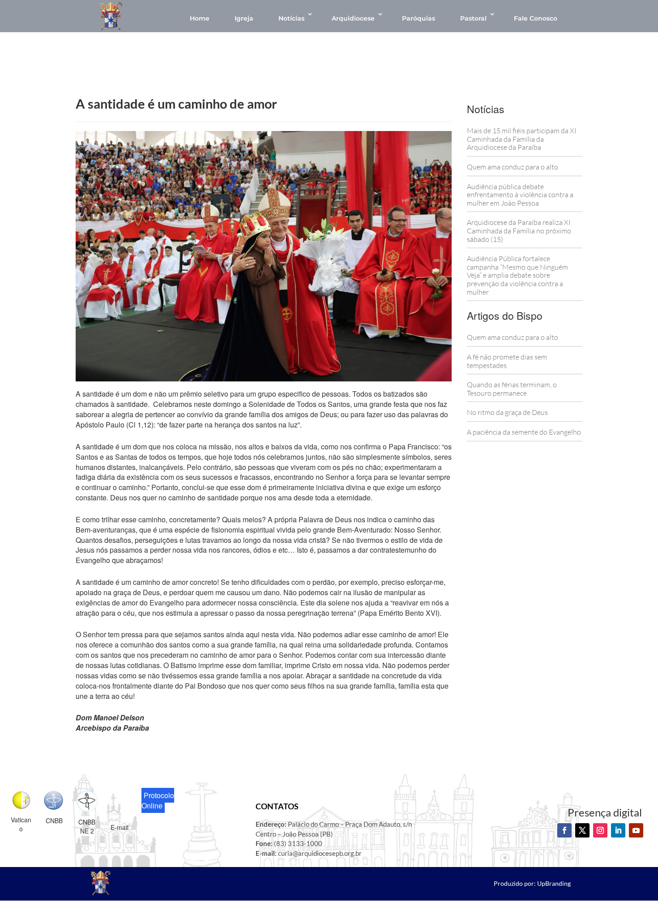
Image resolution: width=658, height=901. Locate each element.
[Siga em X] (582, 830)
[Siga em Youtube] (636, 830)
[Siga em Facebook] (564, 830)
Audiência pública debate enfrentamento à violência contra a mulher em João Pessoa (520, 194)
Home (199, 18)
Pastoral (473, 18)
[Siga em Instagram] (600, 830)
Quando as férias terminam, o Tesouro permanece (512, 389)
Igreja (244, 18)
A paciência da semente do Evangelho (524, 431)
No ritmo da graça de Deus (507, 412)
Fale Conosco (535, 18)
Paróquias (418, 18)
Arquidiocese (353, 18)
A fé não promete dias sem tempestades (507, 361)
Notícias (291, 18)
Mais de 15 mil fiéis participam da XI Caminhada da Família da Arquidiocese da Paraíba (522, 139)
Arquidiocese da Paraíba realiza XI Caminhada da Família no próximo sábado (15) (519, 230)
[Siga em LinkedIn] (618, 830)
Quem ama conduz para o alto (512, 166)
